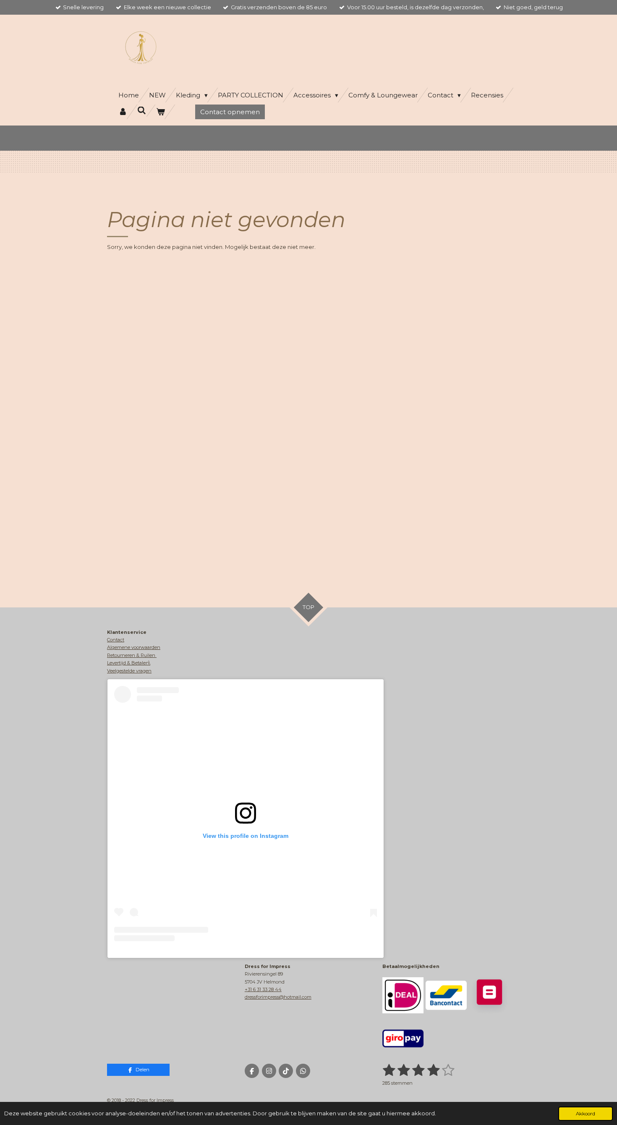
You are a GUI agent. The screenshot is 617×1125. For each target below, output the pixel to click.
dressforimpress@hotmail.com (278, 997)
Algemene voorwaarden (133, 647)
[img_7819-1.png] (402, 1038)
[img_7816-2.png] (489, 995)
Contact (115, 640)
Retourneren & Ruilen (132, 655)
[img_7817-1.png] (446, 995)
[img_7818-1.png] (402, 995)
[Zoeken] (141, 111)
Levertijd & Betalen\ (128, 663)
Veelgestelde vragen (129, 671)
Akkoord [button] (585, 1114)
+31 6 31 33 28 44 (263, 989)
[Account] (122, 112)
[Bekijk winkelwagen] (160, 112)
